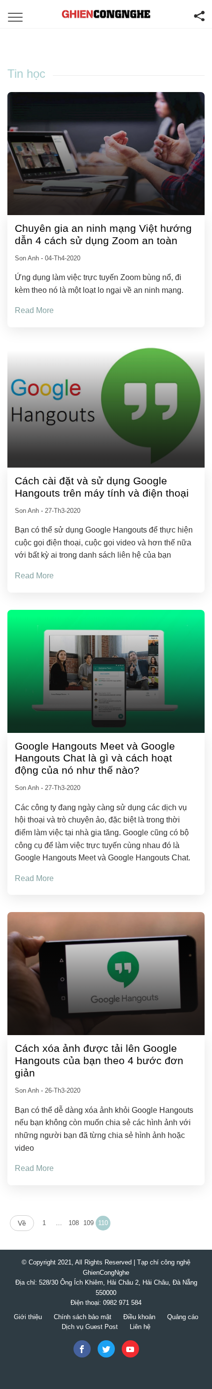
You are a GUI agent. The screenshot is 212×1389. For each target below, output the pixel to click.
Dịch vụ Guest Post (90, 1326)
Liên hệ (140, 1326)
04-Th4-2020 (62, 258)
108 (74, 1223)
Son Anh (28, 258)
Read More (34, 310)
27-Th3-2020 (62, 510)
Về (22, 1223)
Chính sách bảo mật (82, 1317)
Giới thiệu (28, 1317)
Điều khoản (139, 1317)
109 (88, 1223)
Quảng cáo (182, 1317)
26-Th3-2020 (62, 1090)
